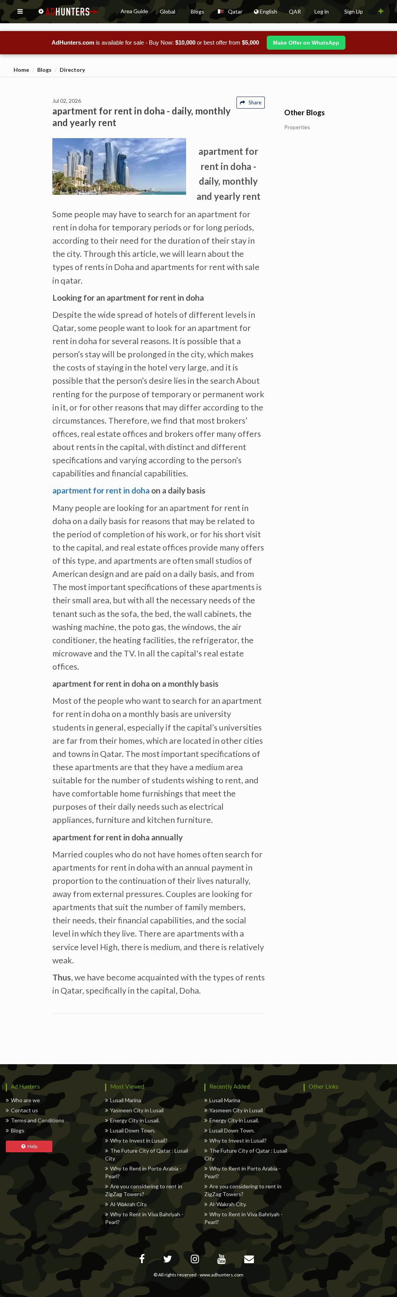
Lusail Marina (125, 1100)
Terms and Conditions (37, 1120)
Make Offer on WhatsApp (306, 43)
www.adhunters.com (221, 1275)
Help (31, 1146)
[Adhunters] (250, 1260)
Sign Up (353, 11)
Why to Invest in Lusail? (138, 1140)
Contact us (24, 1110)
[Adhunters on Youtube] (222, 1260)
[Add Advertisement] (381, 11)
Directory (72, 69)
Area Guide (134, 11)
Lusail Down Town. (132, 1130)
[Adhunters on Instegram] (196, 1260)
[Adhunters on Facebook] (143, 1260)
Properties (297, 127)
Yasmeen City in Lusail (137, 1110)
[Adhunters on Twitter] (168, 1260)
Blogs (44, 69)
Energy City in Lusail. (135, 1120)
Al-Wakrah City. (128, 1204)
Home (21, 69)
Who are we (25, 1100)
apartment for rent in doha (101, 490)
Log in (321, 11)
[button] (20, 11)
